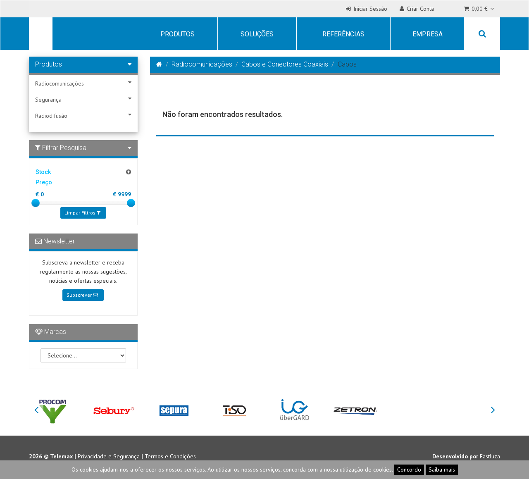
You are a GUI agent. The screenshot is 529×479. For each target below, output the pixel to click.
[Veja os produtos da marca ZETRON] (355, 410)
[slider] (35, 203)
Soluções (257, 34)
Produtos (177, 34)
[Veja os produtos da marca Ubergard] (294, 410)
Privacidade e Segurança (109, 456)
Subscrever (80, 295)
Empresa (427, 34)
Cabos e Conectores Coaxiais (284, 64)
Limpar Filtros (80, 213)
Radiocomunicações (59, 83)
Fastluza (490, 456)
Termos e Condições (170, 456)
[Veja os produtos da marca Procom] (52, 410)
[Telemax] (39, 35)
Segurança (48, 99)
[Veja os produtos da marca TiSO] (234, 410)
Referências (343, 34)
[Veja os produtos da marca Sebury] (113, 410)
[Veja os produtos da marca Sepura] (174, 410)
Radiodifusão (51, 115)
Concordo (409, 469)
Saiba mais (442, 469)
